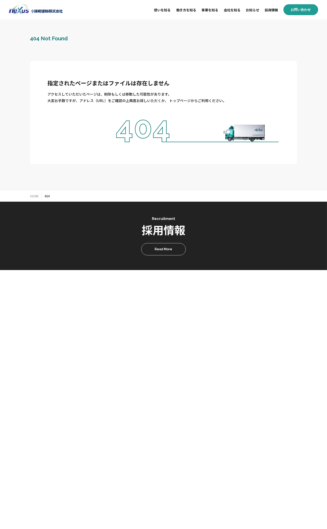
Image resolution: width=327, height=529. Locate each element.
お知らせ (252, 10)
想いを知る (162, 10)
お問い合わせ (301, 10)
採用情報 (271, 10)
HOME (34, 196)
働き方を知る (186, 10)
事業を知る (210, 10)
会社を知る (232, 10)
